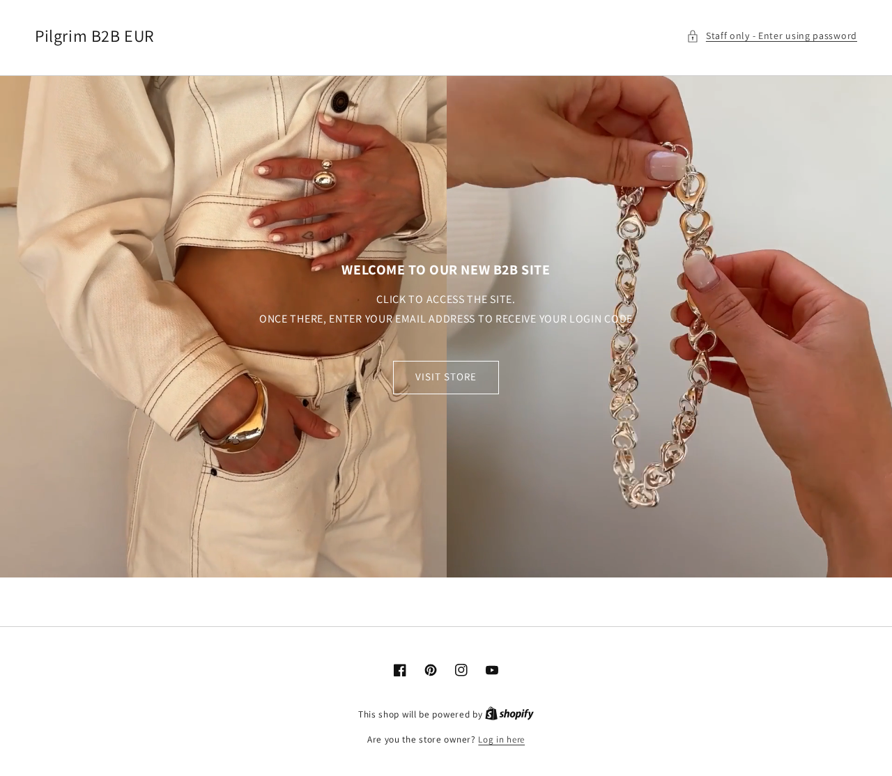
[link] (446, 326)
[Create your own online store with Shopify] (509, 714)
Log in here (501, 739)
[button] (771, 36)
